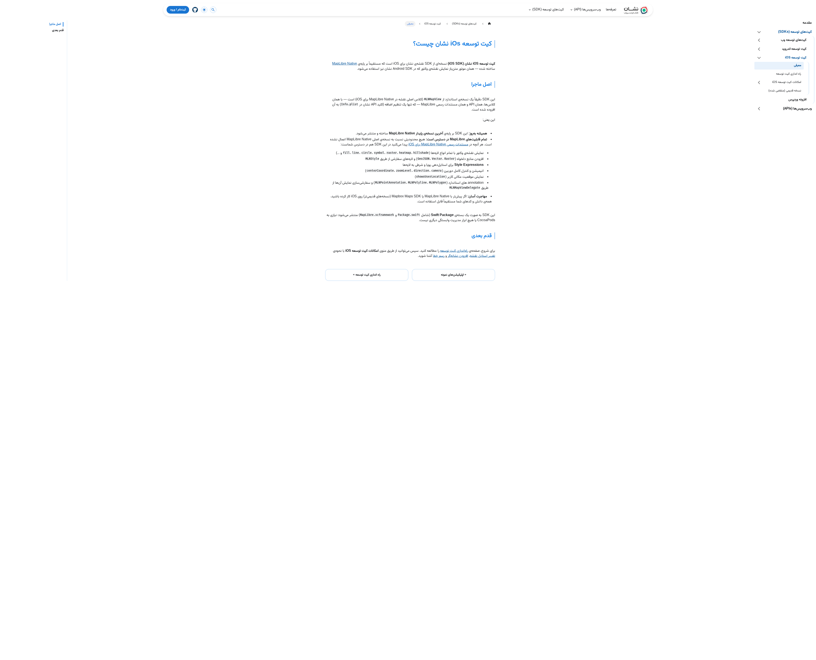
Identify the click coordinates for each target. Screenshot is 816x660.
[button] (784, 32)
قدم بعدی (58, 30)
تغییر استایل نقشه (482, 256)
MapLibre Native (344, 64)
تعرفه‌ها (611, 9)
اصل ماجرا (55, 24)
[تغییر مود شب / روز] (204, 10)
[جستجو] (213, 10)
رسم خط (439, 256)
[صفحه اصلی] (489, 23)
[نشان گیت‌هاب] (195, 9)
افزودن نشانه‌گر (458, 256)
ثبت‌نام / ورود (178, 9)
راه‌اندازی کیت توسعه (454, 251)
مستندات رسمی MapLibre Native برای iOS (438, 144)
